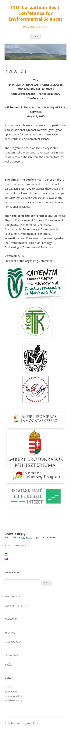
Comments (13, 696)
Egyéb (8, 664)
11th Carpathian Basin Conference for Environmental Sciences (36, 13)
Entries (11, 691)
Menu (35, 36)
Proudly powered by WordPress (22, 723)
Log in (8, 687)
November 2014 (14, 641)
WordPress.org (13, 700)
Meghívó (9, 605)
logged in (26, 537)
